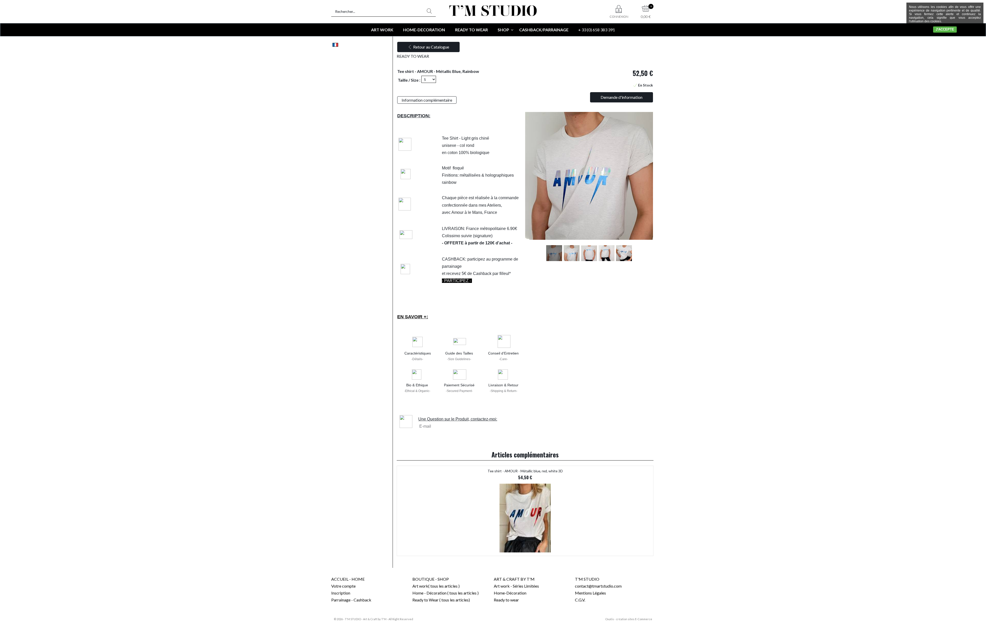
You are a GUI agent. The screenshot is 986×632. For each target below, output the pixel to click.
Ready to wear (506, 599)
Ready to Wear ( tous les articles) (441, 599)
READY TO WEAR (471, 29)
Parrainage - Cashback (351, 599)
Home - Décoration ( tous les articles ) (445, 592)
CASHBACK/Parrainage (543, 29)
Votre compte (343, 585)
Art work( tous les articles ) (436, 585)
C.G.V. (580, 599)
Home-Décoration (510, 592)
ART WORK (382, 29)
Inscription (340, 592)
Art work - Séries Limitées (516, 585)
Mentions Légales (590, 592)
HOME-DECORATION (424, 29)
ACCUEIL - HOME (348, 579)
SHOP (503, 29)
